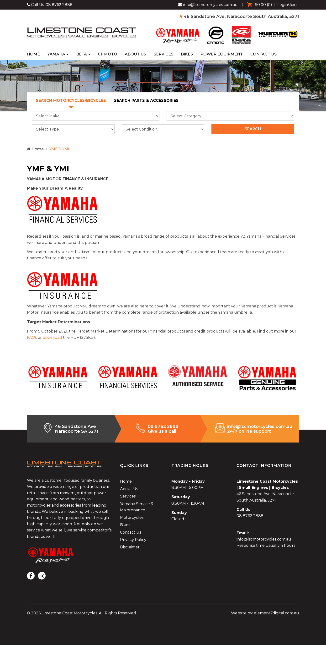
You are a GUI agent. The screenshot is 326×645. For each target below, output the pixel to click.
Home (33, 54)
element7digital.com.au (276, 613)
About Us (135, 54)
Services (163, 54)
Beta (82, 54)
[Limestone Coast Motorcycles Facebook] (31, 575)
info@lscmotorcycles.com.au (264, 539)
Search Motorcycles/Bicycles (71, 100)
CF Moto (107, 54)
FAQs (32, 337)
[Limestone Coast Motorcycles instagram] (42, 575)
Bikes (187, 54)
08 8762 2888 (59, 4)
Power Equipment (221, 54)
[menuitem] (258, 5)
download (52, 337)
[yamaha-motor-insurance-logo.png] (63, 285)
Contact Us (263, 54)
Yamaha (56, 54)
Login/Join (287, 4)
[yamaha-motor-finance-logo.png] (63, 209)
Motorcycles (131, 517)
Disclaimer (130, 547)
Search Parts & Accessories (146, 100)
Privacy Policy (133, 539)
